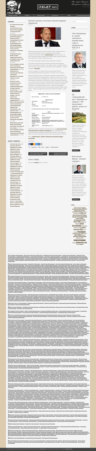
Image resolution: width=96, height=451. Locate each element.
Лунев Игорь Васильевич (55, 344)
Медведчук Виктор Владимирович (56, 351)
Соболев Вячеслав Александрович (31, 396)
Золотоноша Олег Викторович (30, 312)
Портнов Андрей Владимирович (40, 377)
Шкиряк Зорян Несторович (63, 433)
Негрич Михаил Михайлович (24, 360)
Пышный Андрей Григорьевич (26, 381)
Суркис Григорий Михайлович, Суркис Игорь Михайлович (30, 399)
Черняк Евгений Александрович (29, 428)
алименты (34, 147)
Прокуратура (76, 227)
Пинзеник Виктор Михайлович (33, 375)
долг (43, 147)
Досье (85, 215)
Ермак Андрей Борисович (51, 303)
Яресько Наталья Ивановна (70, 440)
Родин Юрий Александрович (57, 385)
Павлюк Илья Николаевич (50, 370)
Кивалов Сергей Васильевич (23, 322)
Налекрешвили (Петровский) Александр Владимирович (23, 359)
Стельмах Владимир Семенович (17, 398)
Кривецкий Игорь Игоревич (45, 332)
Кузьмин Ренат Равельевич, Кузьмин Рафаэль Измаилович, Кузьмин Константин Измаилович (60, 334)
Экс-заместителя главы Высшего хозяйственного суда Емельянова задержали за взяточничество (16, 28)
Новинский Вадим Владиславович (33, 362)
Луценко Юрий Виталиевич (26, 345)
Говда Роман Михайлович (72, 286)
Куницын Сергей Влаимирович (65, 335)
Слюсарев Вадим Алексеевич (41, 395)
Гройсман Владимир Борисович (41, 290)
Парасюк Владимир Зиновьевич (39, 371)
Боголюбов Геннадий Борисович (69, 270)
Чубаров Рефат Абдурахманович (48, 428)
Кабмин (78, 218)
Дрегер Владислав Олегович (41, 299)
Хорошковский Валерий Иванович (46, 421)
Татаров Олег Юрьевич (69, 402)
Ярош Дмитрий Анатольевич (52, 442)
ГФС (85, 213)
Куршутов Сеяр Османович (55, 336)
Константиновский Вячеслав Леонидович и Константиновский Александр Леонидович (32, 328)
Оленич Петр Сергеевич (33, 365)
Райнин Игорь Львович (32, 383)
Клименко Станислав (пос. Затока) (51, 323)
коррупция (80, 240)
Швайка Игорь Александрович (47, 430)
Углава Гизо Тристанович (15, 411)
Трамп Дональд (45, 406)
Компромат (78, 220)
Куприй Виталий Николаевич (23, 336)
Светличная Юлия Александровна (34, 391)
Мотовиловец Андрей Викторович (65, 355)
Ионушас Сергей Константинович (76, 316)
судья (77, 244)
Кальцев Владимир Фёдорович (33, 320)
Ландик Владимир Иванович (42, 340)
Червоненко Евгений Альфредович (50, 426)
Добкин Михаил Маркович (47, 298)
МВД (83, 220)
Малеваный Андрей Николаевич (71, 349)
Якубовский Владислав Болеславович (18, 440)
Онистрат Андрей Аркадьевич (70, 365)
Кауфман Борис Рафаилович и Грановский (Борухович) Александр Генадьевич (53, 321)
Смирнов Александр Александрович (60, 395)
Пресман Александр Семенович (58, 377)
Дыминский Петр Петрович (33, 300)
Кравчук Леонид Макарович (76, 331)
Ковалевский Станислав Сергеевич (78, 325)
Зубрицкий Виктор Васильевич (66, 312)
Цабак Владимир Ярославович (16, 424)
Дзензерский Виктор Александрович (64, 297)
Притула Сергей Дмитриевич (51, 378)
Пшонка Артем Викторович (76, 380)
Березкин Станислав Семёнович (77, 268)
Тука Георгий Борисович (22, 408)
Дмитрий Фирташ (78, 215)
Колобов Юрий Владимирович (40, 327)
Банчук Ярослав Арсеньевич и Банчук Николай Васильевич (41, 265)
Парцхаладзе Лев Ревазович (75, 371)
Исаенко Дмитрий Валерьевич (16, 317)
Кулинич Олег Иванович (49, 335)
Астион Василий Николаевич (47, 260)
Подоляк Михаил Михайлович (65, 376)
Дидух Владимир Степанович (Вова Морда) (27, 298)
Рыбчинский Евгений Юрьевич (69, 386)
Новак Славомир (18, 362)
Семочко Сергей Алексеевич (31, 393)
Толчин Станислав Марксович (80, 404)
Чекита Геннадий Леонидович (31, 426)
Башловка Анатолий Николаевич (35, 266)
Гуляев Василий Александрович (78, 290)
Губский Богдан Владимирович (59, 290)
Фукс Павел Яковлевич (81, 416)
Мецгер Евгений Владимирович (38, 354)
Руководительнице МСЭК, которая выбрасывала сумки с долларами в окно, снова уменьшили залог (17, 57)
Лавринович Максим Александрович (73, 339)
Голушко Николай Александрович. (63, 287)
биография (78, 235)
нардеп (47, 147)
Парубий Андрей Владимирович (58, 371)
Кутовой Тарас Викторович (70, 336)
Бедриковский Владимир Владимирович (55, 266)
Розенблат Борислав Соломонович (75, 385)
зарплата (78, 237)
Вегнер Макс (40, 277)
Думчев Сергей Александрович (16, 300)
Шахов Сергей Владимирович (30, 430)
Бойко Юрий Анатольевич (73, 271)
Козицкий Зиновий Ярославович (69, 326)
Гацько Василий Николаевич (56, 283)
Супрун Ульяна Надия (66, 398)
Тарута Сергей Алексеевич (56, 402)
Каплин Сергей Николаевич (65, 320)
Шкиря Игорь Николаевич (48, 433)
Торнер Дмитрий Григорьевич (31, 406)
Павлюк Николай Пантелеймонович (68, 370)
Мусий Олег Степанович (24, 356)
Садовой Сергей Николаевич (46, 390)
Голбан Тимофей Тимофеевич (29, 287)
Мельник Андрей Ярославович (35, 353)
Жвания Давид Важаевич (15, 307)
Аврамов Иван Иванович (23, 256)
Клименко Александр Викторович (31, 323)
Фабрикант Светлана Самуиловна (17, 415)
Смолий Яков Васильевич (15, 396)
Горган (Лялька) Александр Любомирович (44, 288)
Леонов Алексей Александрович (17, 342)
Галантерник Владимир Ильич (68, 282)
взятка (83, 234)
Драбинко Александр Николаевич (24, 299)
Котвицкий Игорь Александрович (39, 331)
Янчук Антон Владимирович (38, 440)
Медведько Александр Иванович (75, 351)
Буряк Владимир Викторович (60, 273)
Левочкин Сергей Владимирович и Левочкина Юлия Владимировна (69, 340)
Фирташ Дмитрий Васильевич (78, 415)
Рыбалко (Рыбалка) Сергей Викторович (49, 386)
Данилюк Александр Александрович (38, 294)
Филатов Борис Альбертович (62, 415)
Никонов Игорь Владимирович (69, 361)
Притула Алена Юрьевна (36, 378)
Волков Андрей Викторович (15, 279)
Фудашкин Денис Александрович (65, 416)
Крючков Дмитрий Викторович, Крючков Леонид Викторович (64, 333)
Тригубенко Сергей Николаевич (76, 406)
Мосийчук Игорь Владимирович (28, 355)
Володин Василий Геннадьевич (32, 279)
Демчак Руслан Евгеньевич (71, 294)
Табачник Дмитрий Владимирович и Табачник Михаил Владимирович (28, 402)
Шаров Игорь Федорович (15, 430)
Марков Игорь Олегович (29, 350)
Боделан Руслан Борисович (42, 271)
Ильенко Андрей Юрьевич (25, 316)
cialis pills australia (15, 144)
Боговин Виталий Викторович (51, 270)
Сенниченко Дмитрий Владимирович (50, 393)
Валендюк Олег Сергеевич (77, 276)
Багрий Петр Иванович (34, 264)
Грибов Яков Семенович (29, 289)
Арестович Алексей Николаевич (33, 259)
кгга (82, 238)
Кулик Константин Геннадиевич (33, 335)
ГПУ (82, 213)
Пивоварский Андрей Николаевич (59, 374)
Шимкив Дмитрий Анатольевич (31, 433)
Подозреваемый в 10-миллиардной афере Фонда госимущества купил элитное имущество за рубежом (16, 47)
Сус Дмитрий (51, 399)
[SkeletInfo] (48, 7)
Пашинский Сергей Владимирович (60, 373)
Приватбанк (84, 225)
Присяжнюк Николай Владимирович (18, 378)
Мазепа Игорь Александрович (16, 349)
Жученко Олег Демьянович (24, 308)
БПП (39, 147)
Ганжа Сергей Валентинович (40, 283)
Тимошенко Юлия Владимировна (60, 403)
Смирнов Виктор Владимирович (80, 395)
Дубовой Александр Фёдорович (76, 299)
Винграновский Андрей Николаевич (34, 278)
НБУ (79, 222)
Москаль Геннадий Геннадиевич (47, 355)
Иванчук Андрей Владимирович (17, 315)
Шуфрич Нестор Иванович (49, 435)
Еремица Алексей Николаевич (35, 303)
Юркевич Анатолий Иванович (16, 438)
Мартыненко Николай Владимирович (46, 350)
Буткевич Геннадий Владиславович (79, 273)
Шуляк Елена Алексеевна (34, 435)
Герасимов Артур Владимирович (23, 285)
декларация (82, 236)
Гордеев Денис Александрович (65, 288)
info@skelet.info (68, 449)
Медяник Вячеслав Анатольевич (17, 353)
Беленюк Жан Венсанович (34, 267)
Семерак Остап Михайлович (16, 393)
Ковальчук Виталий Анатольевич (31, 326)
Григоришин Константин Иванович (47, 289)
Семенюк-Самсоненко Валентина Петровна (77, 392)
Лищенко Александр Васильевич (45, 343)
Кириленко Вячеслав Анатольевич (40, 322)
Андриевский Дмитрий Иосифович (58, 257)
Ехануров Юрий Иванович (22, 304)
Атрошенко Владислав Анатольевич (66, 260)
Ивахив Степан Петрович (65, 315)
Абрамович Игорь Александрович (52, 255)
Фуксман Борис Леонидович (16, 417)
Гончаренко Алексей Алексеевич (23, 288)
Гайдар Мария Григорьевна (34, 282)
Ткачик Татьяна (30, 404)
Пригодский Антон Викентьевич (77, 377)
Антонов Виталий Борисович (16, 259)
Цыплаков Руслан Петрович (47, 424)
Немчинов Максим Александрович (59, 360)
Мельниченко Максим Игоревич (53, 353)
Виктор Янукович (79, 210)
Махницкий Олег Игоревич (23, 351)
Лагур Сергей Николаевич (26, 340)
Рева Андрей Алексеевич (80, 383)
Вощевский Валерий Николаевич (78, 279)
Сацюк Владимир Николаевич (16, 391)
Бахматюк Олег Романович (78, 265)
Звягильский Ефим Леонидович (49, 311)
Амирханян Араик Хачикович (16, 257)
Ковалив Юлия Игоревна (14, 326)
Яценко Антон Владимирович (69, 442)
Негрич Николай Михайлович (41, 360)
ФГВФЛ (82, 233)
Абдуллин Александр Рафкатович (33, 255)
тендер (81, 244)
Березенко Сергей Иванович (60, 268)
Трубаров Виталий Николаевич (51, 407)
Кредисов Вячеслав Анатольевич (28, 332)
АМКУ (75, 207)
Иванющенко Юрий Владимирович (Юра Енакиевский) (42, 315)
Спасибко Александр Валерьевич (24, 397)
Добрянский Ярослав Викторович (64, 298)
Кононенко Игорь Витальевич (75, 327)
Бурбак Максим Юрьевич (28, 273)
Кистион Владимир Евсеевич (72, 322)
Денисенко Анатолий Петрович (30, 296)
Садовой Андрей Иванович (31, 390)
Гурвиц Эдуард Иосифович (15, 292)
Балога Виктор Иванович (80, 264)
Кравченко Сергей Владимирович (59, 331)
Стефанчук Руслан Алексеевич (34, 398)
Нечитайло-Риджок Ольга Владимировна (49, 361)
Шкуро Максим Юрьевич (15, 434)
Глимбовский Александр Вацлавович (54, 286)
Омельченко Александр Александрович (51, 365)
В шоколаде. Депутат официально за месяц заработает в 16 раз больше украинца (16, 147)
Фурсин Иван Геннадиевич (31, 417)
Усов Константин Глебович (21, 412)
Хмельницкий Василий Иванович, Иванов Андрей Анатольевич (47, 420)
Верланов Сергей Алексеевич (78, 277)
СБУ (81, 229)
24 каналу (37, 68)
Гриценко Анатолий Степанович (23, 290)
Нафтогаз (83, 221)
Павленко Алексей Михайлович (33, 370)
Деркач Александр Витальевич (24, 297)
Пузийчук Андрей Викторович (59, 380)
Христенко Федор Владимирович (66, 421)
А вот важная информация (15, 255)
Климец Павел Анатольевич (69, 323)
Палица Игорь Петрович (23, 371)
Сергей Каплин (49, 54)
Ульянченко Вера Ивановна (30, 411)
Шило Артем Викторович (15, 433)
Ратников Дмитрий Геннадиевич (63, 383)
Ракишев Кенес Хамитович (46, 383)
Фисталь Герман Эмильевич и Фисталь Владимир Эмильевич (25, 416)
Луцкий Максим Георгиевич (42, 345)
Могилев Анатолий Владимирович (75, 354)
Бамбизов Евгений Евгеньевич (16, 265)
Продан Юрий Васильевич (22, 380)
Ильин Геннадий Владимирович (57, 316)
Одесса (77, 223)
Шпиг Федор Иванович (61, 434)
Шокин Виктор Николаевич (46, 434)
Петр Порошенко (78, 225)
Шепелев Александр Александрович (63, 432)
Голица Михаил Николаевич (46, 287)
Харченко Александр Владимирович (18, 420)
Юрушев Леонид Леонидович (34, 438)
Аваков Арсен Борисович (69, 255)
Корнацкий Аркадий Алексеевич (66, 328)
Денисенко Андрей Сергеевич (47, 296)
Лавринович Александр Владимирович (51, 339)
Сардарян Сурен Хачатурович (63, 390)
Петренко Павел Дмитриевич (41, 374)
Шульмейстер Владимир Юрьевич (17, 435)
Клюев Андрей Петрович (24, 325)
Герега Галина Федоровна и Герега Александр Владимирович (64, 285)
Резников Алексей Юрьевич (15, 385)
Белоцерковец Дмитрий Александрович (53, 267)
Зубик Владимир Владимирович (48, 312)
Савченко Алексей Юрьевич (15, 390)
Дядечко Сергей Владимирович (50, 300)
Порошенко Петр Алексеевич (23, 377)
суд (85, 242)
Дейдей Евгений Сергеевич (56, 294)
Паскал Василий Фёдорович (42, 373)
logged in (36, 162)
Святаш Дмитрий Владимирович (72, 391)
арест (85, 233)
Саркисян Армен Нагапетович (80, 390)
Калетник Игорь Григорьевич (16, 320)
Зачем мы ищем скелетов (83, 15)
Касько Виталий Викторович (23, 321)
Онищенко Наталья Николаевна (35, 366)
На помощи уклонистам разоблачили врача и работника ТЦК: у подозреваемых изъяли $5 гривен (17, 38)
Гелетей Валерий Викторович (73, 283)
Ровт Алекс (45, 385)
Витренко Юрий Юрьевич (65, 278)
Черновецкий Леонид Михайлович (70, 426)
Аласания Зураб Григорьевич (52, 256)
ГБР (79, 213)
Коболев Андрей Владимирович (59, 325)
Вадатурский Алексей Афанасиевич (59, 276)
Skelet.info (42, 449)
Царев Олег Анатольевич (32, 424)
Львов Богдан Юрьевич (57, 345)
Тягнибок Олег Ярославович (75, 408)
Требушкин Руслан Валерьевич (58, 406)
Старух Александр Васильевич (79, 397)
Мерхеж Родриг (25, 354)
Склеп (69, 15)
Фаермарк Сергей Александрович (36, 415)
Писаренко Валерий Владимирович (69, 375)
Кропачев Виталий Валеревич (62, 332)
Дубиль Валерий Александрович (59, 299)
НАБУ (75, 222)
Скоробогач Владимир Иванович (24, 395)
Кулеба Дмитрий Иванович (15, 335)
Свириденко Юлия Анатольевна (53, 391)
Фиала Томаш (49, 415)
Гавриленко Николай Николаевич (17, 282)
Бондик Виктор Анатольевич (31, 272)
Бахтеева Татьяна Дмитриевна (16, 266)
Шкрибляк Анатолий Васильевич (80, 433)
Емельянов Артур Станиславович (17, 303)
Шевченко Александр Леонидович (26, 432)
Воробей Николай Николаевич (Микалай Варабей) (55, 279)
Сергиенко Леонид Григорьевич (70, 393)
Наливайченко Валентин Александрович (51, 359)
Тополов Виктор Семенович (15, 406)
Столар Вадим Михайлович (51, 398)
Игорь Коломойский (79, 217)
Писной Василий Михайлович (30, 376)
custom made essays (15, 190)
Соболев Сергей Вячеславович (49, 396)
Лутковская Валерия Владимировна (72, 344)
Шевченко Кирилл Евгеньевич (44, 432)
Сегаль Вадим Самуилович (23, 392)
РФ (80, 227)
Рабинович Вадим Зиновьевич (16, 383)
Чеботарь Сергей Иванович (15, 426)
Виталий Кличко (77, 211)
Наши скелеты (41, 15)
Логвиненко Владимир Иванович (64, 343)
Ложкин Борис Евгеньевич (81, 343)
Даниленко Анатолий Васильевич (17, 294)
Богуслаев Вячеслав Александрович (25, 271)
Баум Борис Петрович (64, 265)
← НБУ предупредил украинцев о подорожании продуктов (37, 153)
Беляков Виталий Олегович (72, 267)
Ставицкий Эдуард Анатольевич (43, 397)
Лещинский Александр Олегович (35, 342)
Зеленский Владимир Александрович (69, 311)
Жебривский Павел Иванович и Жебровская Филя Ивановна (39, 307)
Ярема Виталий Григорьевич (54, 440)
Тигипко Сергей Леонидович (43, 403)
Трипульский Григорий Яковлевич (17, 407)
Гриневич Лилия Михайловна (65, 289)
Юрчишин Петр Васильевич (50, 438)
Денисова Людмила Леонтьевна (64, 296)
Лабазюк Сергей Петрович (15, 339)
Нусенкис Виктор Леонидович (51, 362)
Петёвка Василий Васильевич (24, 374)
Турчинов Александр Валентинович (57, 408)
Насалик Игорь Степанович (70, 359)
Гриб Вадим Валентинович (15, 289)
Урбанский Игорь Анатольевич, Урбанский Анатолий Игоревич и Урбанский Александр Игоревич (47, 411)
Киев (81, 218)
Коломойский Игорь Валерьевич (58, 327)
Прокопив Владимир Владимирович (40, 380)
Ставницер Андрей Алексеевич (61, 397)
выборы (75, 236)
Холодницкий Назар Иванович (73, 420)
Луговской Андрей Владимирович (38, 344)
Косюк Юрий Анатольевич (22, 331)
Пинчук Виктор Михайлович (51, 375)
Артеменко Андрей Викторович (51, 259)
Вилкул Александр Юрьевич (16, 278)
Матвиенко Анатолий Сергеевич (67, 350)
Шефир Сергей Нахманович (81, 432)
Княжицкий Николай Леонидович (40, 325)
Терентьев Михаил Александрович (24, 403)
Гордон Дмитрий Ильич (80, 288)
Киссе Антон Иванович (57, 322)
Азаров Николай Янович (37, 256)
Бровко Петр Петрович (62, 272)
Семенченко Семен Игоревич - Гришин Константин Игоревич (48, 392)
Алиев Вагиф (64, 256)
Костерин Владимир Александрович (67, 329)
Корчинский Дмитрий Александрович (45, 329)
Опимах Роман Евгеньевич (52, 366)
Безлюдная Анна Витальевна (76, 266)
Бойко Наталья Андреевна (58, 271)
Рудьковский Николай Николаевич (28, 386)
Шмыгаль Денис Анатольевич (30, 434)
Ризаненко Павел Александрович (33, 385)
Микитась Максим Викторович (56, 354)
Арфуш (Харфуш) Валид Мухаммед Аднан (27, 260)
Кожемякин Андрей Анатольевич (50, 326)
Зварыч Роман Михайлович (32, 311)
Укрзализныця (76, 233)
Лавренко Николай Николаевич (31, 339)
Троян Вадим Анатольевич (35, 407)
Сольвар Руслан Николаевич (66, 396)
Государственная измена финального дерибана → (60, 153)
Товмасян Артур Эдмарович (42, 404)
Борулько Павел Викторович (47, 272)
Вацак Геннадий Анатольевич (28, 277)
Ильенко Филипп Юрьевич (40, 316)
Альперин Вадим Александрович (77, 256)
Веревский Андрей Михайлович (61, 277)
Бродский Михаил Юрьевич (76, 272)
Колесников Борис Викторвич (23, 327)
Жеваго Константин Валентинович (66, 307)
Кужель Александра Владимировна (24, 334)
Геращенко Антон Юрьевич (40, 285)
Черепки (27, 15)
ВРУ (86, 209)
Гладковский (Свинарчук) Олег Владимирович (30, 286)
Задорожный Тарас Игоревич (16, 311)
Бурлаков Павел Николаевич (43, 273)
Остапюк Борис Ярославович (68, 366)
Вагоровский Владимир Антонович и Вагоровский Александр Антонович (28, 276)
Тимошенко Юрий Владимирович (79, 403)
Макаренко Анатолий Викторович (52, 349)
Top (92, 447)
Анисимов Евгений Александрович (78, 257)
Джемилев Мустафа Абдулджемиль (43, 297)
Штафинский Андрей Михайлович (77, 434)
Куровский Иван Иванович (39, 336)
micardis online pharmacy (17, 171)
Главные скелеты (12, 15)
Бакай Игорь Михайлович (48, 264)
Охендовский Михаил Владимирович (28, 367)
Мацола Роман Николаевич (38, 351)
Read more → (76, 90)
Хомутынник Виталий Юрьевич (27, 421)
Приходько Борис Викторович (68, 378)
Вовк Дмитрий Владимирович (81, 278)
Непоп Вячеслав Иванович (77, 360)
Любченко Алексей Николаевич (72, 345)
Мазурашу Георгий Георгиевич (33, 349)
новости (79, 242)
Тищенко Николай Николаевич (16, 404)
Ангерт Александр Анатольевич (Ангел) (36, 257)
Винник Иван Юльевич (51, 278)
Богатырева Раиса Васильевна (34, 270)
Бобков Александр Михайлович (16, 270)
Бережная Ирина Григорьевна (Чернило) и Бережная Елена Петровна (34, 268)
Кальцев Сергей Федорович (49, 320)
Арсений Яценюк (77, 209)
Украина (81, 231)
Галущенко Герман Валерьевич (23, 283)
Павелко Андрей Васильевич (16, 370)
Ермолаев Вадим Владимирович (68, 303)
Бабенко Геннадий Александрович (17, 264)
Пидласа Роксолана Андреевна (77, 374)
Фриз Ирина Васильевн (48, 416)
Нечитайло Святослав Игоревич (28, 361)
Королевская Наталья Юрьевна (25, 329)
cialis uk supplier (14, 163)
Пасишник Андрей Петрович (26, 373)
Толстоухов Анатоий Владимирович (61, 404)
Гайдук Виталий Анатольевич (51, 282)
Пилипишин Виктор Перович (16, 375)
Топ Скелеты (55, 15)
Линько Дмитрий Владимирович (54, 342)
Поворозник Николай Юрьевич (47, 376)
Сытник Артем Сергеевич (63, 399)
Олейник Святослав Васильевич (17, 365)
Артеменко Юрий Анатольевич (69, 259)
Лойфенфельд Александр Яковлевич (18, 344)
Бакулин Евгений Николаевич (64, 264)
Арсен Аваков (81, 207)
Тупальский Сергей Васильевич (38, 408)
